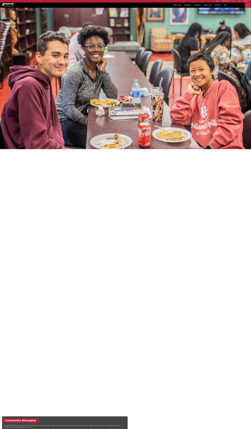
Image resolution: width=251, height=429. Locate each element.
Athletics (217, 5)
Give (239, 1)
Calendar (246, 1)
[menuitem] (177, 5)
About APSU (177, 5)
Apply (217, 1)
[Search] (247, 5)
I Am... (225, 5)
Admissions (187, 5)
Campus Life (207, 5)
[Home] (8, 5)
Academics (197, 5)
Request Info (225, 1)
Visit (233, 1)
